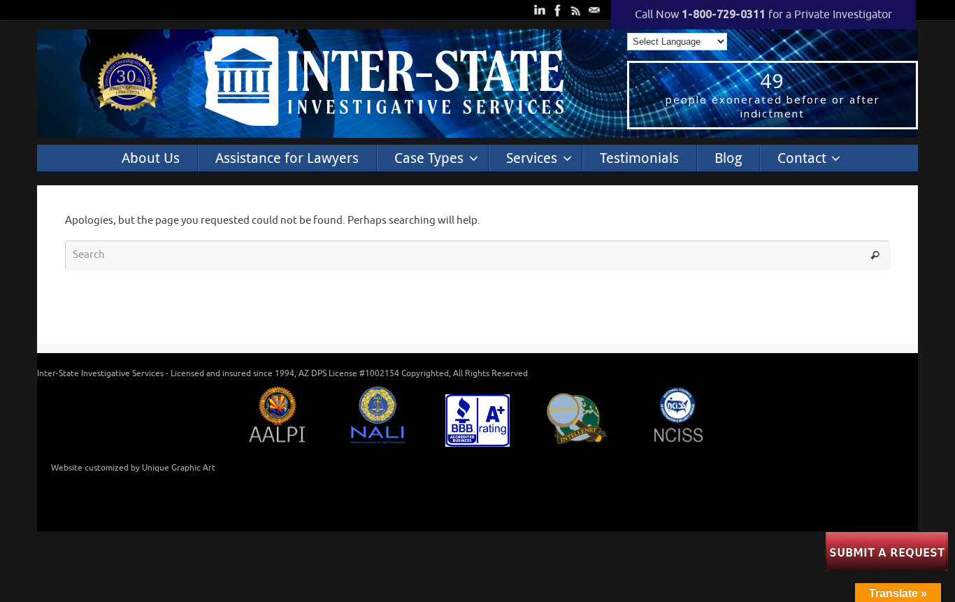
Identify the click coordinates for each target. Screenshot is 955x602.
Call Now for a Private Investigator (763, 15)
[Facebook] (556, 9)
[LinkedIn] (538, 9)
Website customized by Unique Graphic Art (133, 467)
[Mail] (593, 9)
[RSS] (575, 9)
